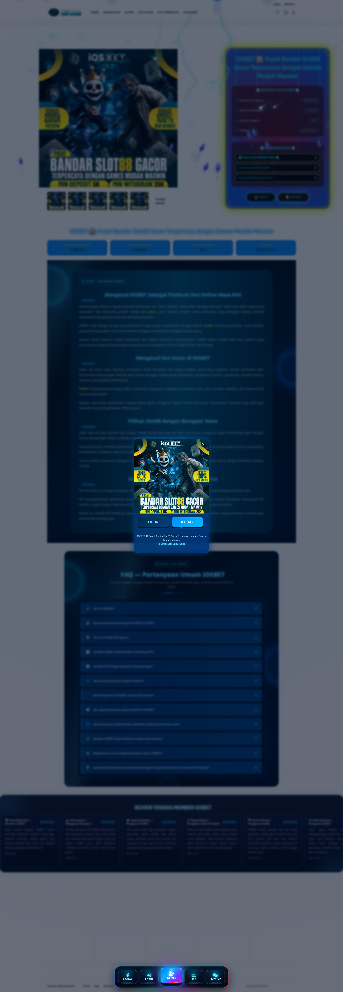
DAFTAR (187, 522)
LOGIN (153, 522)
